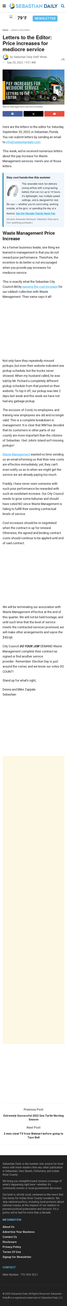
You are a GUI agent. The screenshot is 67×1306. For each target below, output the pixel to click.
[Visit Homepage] (33, 6)
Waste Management (16, 454)
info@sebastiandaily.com (23, 142)
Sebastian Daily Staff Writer (30, 57)
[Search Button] (62, 6)
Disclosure (10, 1242)
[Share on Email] (54, 114)
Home (5, 30)
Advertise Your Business (19, 1232)
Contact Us (10, 1237)
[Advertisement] (33, 900)
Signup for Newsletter (17, 1257)
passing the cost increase (40, 286)
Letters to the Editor (20, 30)
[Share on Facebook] (13, 114)
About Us (8, 1227)
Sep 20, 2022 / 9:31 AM (21, 62)
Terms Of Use (12, 1252)
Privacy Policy (12, 1247)
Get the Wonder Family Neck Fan (35, 213)
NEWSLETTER (45, 18)
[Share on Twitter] (34, 114)
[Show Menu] (4, 6)
